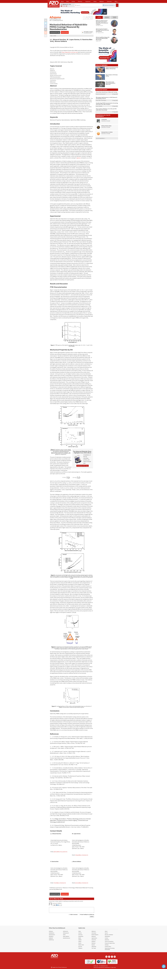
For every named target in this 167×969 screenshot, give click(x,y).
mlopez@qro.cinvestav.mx (81, 855)
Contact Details (54, 83)
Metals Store (81, 944)
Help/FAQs (94, 946)
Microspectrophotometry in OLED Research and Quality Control (106, 98)
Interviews (94, 933)
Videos (79, 941)
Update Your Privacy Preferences (59, 967)
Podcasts (93, 943)
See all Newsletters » (100, 138)
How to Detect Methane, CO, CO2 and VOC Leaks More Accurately (106, 109)
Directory (80, 1)
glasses (79, 158)
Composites (104, 119)
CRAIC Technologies (102, 100)
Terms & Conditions (109, 941)
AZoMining (51, 939)
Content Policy (108, 946)
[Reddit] (45, 32)
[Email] (45, 35)
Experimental (53, 73)
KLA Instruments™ (102, 94)
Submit (91, 916)
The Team (94, 948)
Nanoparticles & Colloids (107, 132)
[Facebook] (45, 26)
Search (106, 933)
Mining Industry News (106, 125)
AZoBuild (51, 938)
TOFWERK (100, 106)
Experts (93, 944)
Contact (106, 938)
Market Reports (95, 934)
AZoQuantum (66, 933)
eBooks (79, 939)
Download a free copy (82, 465)
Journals (80, 946)
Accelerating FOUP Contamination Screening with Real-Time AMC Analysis (107, 103)
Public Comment (74, 914)
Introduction (53, 72)
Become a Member (109, 934)
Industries (94, 939)
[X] (45, 29)
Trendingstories (114, 17)
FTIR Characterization (55, 77)
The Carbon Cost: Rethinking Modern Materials (110, 83)
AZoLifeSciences (66, 938)
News (79, 931)
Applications (94, 938)
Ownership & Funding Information (109, 949)
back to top (112, 953)
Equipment (80, 936)
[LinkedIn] (45, 23)
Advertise (107, 939)
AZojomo (93, 941)
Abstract (52, 68)
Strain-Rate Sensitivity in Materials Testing (106, 92)
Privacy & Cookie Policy (110, 943)
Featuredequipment (107, 17)
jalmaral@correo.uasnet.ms (60, 851)
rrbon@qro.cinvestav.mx (60, 883)
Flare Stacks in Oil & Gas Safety (112, 75)
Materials (94, 936)
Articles (80, 933)
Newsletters (107, 936)
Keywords (52, 70)
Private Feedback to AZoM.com (87, 914)
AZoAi (64, 934)
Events (79, 943)
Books (79, 938)
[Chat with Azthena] (164, 966)
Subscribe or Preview (106, 120)
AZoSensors (65, 931)
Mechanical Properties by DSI (57, 78)
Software (80, 948)
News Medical (66, 936)
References (53, 82)
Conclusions (53, 80)
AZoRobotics (51, 933)
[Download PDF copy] (45, 20)
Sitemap (106, 944)
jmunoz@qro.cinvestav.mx (81, 883)
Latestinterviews (99, 17)
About (106, 931)
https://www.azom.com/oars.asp (70, 52)
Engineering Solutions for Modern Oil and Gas (112, 68)
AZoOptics (51, 936)
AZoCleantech (52, 934)
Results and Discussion (55, 75)
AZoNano (51, 931)
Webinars (94, 931)
